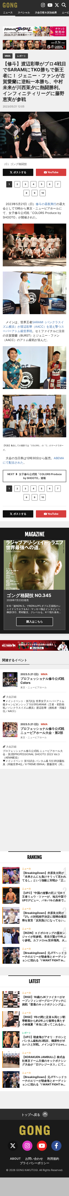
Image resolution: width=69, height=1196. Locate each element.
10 (42, 193)
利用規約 (53, 1158)
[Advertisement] (34, 810)
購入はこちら (34, 621)
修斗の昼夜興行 (46, 204)
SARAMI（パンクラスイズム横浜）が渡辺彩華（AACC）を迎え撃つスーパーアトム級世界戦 (33, 326)
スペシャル (24, 12)
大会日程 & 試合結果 (46, 12)
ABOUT (15, 1158)
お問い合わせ (34, 1158)
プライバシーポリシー (34, 1163)
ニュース (8, 12)
